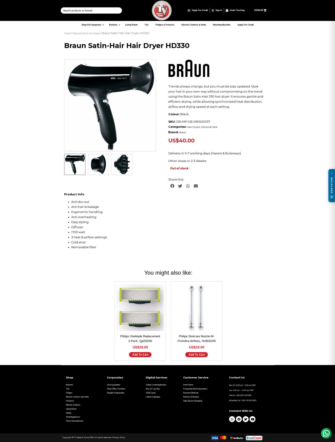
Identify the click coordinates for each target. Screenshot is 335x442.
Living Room (71, 409)
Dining (68, 413)
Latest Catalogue (153, 397)
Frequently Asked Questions (195, 389)
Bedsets (69, 385)
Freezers (70, 401)
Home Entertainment (74, 421)
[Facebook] (239, 419)
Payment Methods (191, 393)
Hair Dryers (94, 33)
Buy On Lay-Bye (153, 389)
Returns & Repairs (191, 397)
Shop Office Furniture (116, 389)
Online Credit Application (156, 385)
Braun (182, 132)
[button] (150, 65)
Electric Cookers (73, 405)
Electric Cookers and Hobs (77, 397)
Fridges (69, 393)
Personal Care (79, 33)
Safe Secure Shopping (192, 401)
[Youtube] (252, 419)
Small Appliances (73, 417)
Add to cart (140, 354)
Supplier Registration (115, 393)
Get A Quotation (113, 385)
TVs (67, 389)
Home (67, 33)
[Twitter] (246, 419)
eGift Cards (151, 393)
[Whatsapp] (232, 419)
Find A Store (188, 385)
